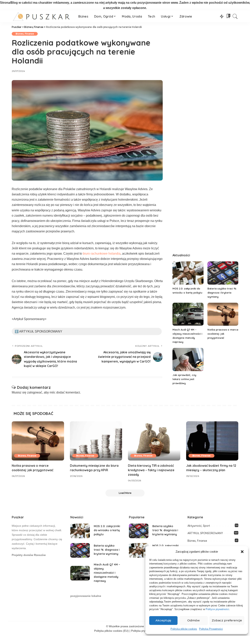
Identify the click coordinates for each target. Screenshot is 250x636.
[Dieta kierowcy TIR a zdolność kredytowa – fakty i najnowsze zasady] (154, 440)
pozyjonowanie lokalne (85, 596)
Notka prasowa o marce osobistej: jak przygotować (222, 333)
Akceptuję (163, 620)
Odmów (193, 620)
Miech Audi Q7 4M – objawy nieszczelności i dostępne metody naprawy (107, 573)
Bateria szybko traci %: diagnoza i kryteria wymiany (222, 292)
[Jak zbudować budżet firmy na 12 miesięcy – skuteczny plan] (212, 440)
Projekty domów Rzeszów (29, 555)
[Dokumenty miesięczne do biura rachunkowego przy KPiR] (96, 440)
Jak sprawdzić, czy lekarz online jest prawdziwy (184, 379)
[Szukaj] (235, 16)
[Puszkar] (42, 16)
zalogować (34, 392)
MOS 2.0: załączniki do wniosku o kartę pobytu (107, 530)
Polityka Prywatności (211, 628)
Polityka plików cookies (184, 628)
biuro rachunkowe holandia (102, 253)
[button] (242, 552)
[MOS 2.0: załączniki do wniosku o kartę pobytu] (187, 273)
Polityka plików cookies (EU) (111, 630)
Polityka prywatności (143, 630)
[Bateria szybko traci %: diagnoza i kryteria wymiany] (222, 273)
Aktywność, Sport (199, 526)
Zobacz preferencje (227, 620)
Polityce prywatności (217, 609)
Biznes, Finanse (25, 33)
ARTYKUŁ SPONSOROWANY (205, 533)
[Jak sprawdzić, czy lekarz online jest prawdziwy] (187, 359)
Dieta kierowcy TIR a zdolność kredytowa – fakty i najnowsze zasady (151, 470)
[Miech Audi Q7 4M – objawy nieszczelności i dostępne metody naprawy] (187, 314)
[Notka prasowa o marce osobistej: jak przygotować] (222, 314)
